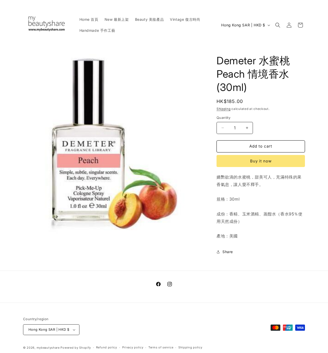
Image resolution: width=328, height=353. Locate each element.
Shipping (224, 109)
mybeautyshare (48, 347)
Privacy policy (133, 347)
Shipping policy (190, 347)
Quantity (223, 118)
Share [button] (227, 252)
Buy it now (261, 161)
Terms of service (160, 347)
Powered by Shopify (75, 347)
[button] (277, 25)
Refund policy (106, 347)
